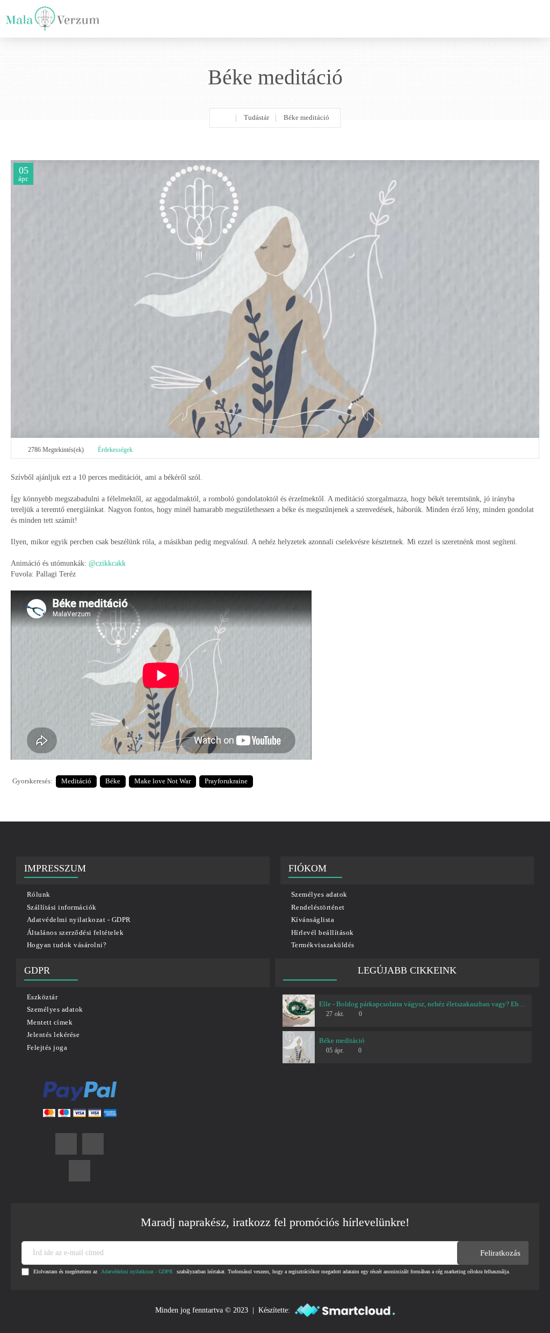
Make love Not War (162, 781)
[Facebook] (66, 1144)
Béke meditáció (342, 1040)
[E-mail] (79, 1170)
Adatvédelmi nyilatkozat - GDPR (137, 1271)
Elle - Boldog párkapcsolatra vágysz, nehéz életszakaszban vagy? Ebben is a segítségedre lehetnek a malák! (423, 1004)
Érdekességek (115, 449)
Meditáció (76, 781)
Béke (112, 781)
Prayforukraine (226, 781)
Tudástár (256, 117)
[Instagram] (93, 1144)
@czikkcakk (107, 563)
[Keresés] (512, 19)
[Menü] (489, 19)
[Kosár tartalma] (534, 19)
